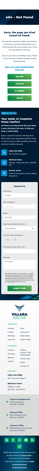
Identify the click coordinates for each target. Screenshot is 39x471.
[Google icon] (6, 440)
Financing (11, 354)
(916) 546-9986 (15, 375)
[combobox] (19, 228)
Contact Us (24, 366)
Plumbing (11, 336)
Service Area (25, 359)
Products (11, 350)
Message (6, 257)
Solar (22, 328)
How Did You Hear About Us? (14, 247)
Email (5, 213)
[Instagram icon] (19, 440)
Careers (11, 361)
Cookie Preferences (19, 467)
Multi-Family (25, 336)
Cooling (11, 332)
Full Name (7, 191)
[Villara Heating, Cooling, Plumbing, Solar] (20, 311)
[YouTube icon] (26, 440)
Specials (11, 357)
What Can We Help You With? (14, 224)
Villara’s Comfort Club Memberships (25, 352)
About (22, 362)
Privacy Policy (11, 281)
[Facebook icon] (13, 440)
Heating (11, 328)
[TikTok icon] (19, 446)
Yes (7, 240)
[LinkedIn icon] (32, 440)
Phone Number (9, 202)
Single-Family (25, 339)
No (14, 240)
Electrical (11, 339)
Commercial (24, 332)
